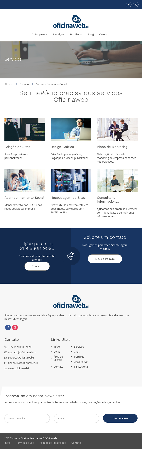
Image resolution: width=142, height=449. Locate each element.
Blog (91, 34)
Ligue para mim (105, 258)
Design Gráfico (62, 147)
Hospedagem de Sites (68, 197)
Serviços (59, 34)
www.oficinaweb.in (19, 368)
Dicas (57, 351)
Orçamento (81, 361)
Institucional (81, 366)
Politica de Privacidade (52, 442)
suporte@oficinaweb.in (21, 357)
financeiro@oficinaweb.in (23, 363)
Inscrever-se (120, 418)
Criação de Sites (17, 147)
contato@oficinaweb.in (22, 352)
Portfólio (76, 34)
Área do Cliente (58, 358)
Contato (104, 34)
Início (10, 83)
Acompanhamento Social (24, 197)
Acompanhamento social (51, 83)
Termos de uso (25, 442)
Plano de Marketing (112, 147)
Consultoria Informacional (108, 199)
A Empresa (39, 34)
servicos (25, 83)
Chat (77, 351)
